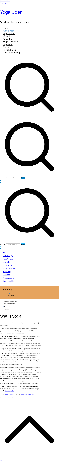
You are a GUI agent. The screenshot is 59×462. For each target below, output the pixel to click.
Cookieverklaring (11, 52)
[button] (0, 180)
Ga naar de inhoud (5, 1)
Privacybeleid (9, 50)
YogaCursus (9, 33)
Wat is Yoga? (9, 31)
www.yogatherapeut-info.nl (28, 394)
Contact (7, 47)
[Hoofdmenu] (0, 182)
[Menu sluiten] (0, 248)
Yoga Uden (11, 12)
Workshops (8, 36)
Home (6, 28)
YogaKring (8, 44)
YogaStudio (8, 39)
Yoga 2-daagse (10, 41)
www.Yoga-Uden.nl (10, 394)
